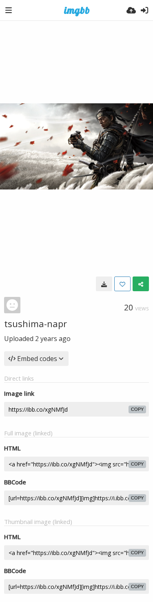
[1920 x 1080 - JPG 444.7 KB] (104, 283)
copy (137, 409)
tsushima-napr (35, 323)
